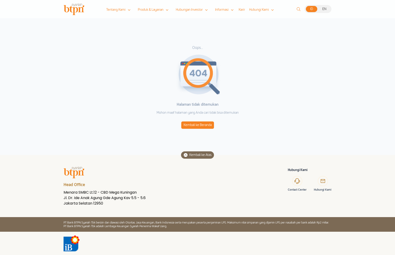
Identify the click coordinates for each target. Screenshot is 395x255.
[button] (119, 9)
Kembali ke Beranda (198, 125)
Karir (242, 10)
